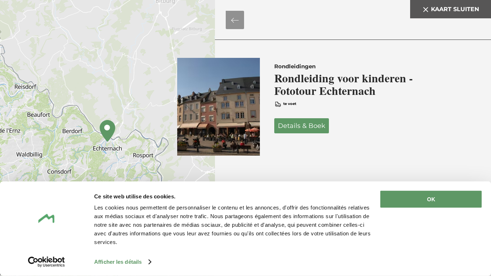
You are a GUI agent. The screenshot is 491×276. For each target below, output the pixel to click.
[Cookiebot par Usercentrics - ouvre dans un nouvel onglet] (46, 262)
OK (431, 199)
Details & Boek (313, 107)
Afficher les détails (118, 262)
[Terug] (235, 20)
